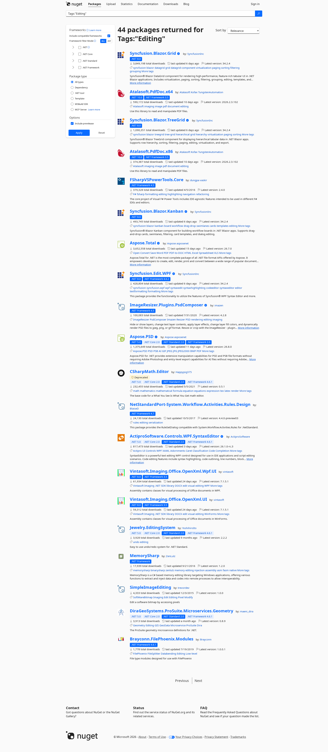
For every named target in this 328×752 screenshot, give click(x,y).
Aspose (171, 243)
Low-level (191, 653)
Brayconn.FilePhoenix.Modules (161, 639)
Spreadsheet (206, 253)
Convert (145, 253)
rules (136, 422)
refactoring (202, 194)
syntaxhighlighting (194, 287)
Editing (173, 597)
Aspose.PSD (142, 336)
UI (143, 450)
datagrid (160, 67)
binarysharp (158, 570)
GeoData (164, 625)
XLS (216, 253)
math (136, 390)
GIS (157, 625)
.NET (157, 485)
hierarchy (201, 134)
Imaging (149, 485)
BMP (193, 351)
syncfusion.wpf (155, 287)
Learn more (95, 30)
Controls (151, 450)
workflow (177, 225)
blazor (150, 67)
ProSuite (191, 625)
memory (180, 570)
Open (136, 253)
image (158, 106)
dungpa (195, 180)
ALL (103, 41)
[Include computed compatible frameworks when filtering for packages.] (109, 36)
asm (219, 570)
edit (185, 485)
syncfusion (139, 67)
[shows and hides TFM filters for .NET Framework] (73, 67)
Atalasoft (185, 92)
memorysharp (141, 570)
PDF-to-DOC (176, 253)
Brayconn (205, 639)
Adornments (177, 450)
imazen (219, 305)
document (174, 106)
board (167, 225)
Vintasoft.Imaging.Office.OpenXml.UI (168, 499)
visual (191, 485)
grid (167, 67)
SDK (163, 485)
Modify (188, 597)
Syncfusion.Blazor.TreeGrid (157, 120)
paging (216, 67)
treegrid (159, 134)
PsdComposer (158, 319)
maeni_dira (246, 611)
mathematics (147, 390)
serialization (156, 422)
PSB (155, 351)
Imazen (171, 319)
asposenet (182, 243)
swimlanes (202, 225)
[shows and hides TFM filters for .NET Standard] (73, 61)
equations (200, 390)
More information (140, 83)
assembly (210, 570)
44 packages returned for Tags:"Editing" (161, 34)
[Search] (258, 14)
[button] (87, 30)
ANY (109, 41)
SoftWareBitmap (143, 597)
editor (238, 287)
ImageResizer (141, 319)
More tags (148, 71)
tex (222, 390)
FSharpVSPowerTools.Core (156, 179)
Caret (189, 450)
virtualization (203, 67)
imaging (149, 106)
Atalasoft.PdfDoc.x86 (151, 151)
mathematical (164, 390)
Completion (222, 450)
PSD (188, 319)
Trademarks (238, 737)
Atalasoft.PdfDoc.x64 (151, 92)
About (142, 737)
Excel (195, 253)
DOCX (178, 485)
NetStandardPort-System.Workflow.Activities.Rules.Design (190, 404)
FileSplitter (154, 653)
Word (160, 253)
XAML (166, 450)
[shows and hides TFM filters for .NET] (73, 47)
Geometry (139, 625)
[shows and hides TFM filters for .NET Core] (73, 54)
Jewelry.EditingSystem (152, 527)
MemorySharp (144, 555)
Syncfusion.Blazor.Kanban (156, 211)
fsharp (140, 194)
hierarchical (183, 134)
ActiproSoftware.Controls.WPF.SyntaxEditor (174, 436)
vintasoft (228, 471)
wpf (167, 287)
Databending (168, 653)
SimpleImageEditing (150, 587)
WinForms (210, 514)
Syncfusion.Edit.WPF (150, 273)
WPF (159, 450)
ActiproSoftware (240, 436)
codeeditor (212, 287)
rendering (197, 319)
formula (177, 390)
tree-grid (170, 134)
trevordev (183, 587)
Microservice (178, 625)
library (170, 485)
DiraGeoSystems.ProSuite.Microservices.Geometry (181, 611)
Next (198, 680)
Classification (200, 450)
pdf (165, 106)
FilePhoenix (140, 653)
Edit (166, 597)
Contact (72, 708)
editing (184, 106)
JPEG (169, 351)
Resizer (180, 319)
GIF (164, 351)
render (235, 390)
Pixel (181, 597)
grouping (135, 71)
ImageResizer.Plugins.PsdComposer (166, 305)
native (233, 570)
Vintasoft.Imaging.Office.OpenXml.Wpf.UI (173, 471)
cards (213, 225)
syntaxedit (176, 287)
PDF (166, 253)
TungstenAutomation (210, 92)
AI (160, 351)
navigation (189, 194)
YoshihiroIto (189, 528)
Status (138, 708)
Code (212, 450)
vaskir (203, 180)
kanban (159, 225)
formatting (151, 194)
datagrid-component (183, 67)
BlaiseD (134, 408)
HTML (187, 253)
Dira (199, 625)
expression (213, 390)
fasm (226, 570)
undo (136, 542)
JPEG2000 (184, 351)
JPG (175, 351)
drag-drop (190, 225)
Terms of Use (157, 737)
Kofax (194, 92)
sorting (225, 67)
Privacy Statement (216, 737)
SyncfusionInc (195, 53)
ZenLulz (170, 556)
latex (227, 390)
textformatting (138, 291)
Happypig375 (184, 372)
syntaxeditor (227, 287)
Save (153, 253)
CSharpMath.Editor (149, 371)
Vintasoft (138, 485)
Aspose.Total (143, 243)
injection (199, 570)
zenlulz (170, 570)
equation (188, 390)
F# (134, 194)
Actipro (137, 450)
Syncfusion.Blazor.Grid (153, 53)
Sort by (221, 30)
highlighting (175, 194)
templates (222, 225)
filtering (235, 67)
